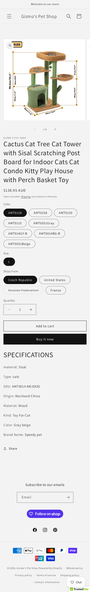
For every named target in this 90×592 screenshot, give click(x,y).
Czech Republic (20, 280)
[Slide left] (35, 129)
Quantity (9, 300)
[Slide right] (55, 129)
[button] (9, 16)
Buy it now (45, 339)
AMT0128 (15, 213)
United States (55, 280)
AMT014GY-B (17, 233)
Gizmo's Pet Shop (27, 568)
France (56, 290)
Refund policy (74, 568)
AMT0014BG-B (49, 233)
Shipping (26, 196)
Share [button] (13, 448)
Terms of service (46, 575)
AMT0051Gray (43, 223)
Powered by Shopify (50, 568)
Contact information (47, 582)
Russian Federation (26, 291)
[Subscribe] (68, 497)
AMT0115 (15, 223)
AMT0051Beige (19, 244)
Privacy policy (23, 575)
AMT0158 (40, 213)
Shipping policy (69, 575)
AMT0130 (65, 213)
